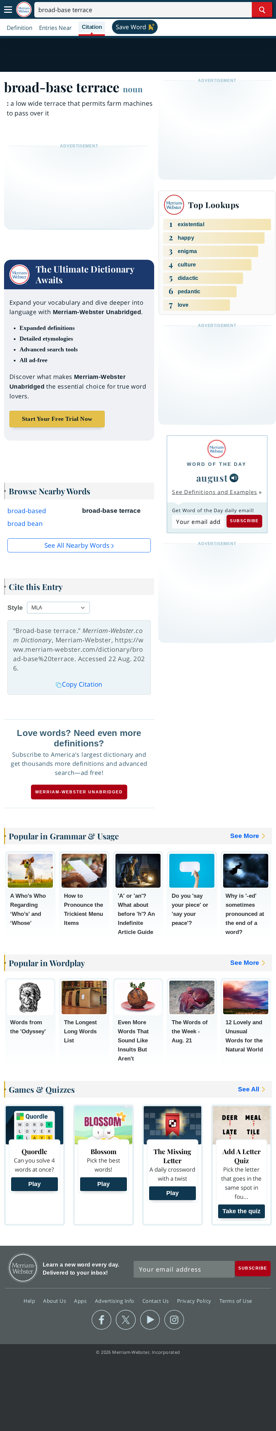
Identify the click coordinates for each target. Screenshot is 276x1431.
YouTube (150, 1320)
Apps (81, 1300)
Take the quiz (241, 1211)
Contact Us (156, 1300)
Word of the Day (216, 464)
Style (15, 607)
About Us (55, 1300)
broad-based (26, 510)
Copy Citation (82, 684)
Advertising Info (115, 1300)
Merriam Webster (23, 1267)
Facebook (101, 1320)
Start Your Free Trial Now (57, 418)
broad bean (25, 523)
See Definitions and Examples (214, 492)
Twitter (126, 1320)
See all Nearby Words (76, 545)
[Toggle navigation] (8, 10)
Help (30, 1300)
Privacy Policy (195, 1300)
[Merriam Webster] (216, 448)
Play (34, 1184)
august (212, 478)
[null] (234, 478)
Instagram (174, 1320)
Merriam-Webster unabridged (79, 792)
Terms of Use (235, 1300)
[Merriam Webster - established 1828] (24, 9)
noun (133, 89)
